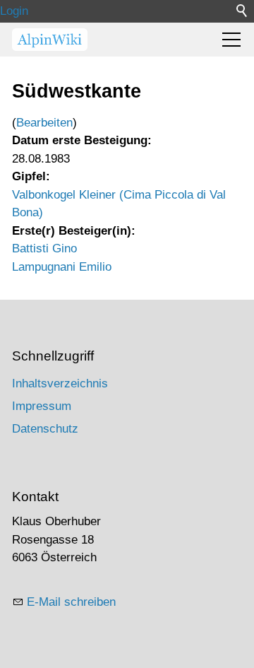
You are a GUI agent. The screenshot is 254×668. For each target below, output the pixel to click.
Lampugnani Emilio (61, 267)
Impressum (41, 406)
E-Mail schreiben (71, 602)
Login (14, 11)
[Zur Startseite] (49, 39)
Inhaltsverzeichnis (60, 383)
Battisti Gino (44, 248)
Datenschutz (45, 428)
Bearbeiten (44, 122)
